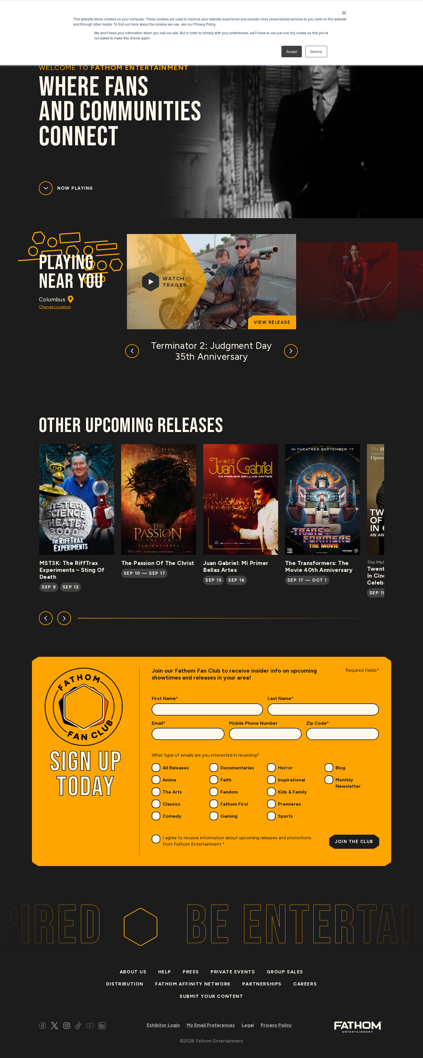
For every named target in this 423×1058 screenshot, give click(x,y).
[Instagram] (66, 1026)
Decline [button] (316, 51)
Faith (225, 780)
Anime (169, 780)
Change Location (55, 307)
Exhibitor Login (163, 1025)
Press (191, 972)
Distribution (125, 984)
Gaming (228, 816)
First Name (165, 698)
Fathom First (234, 804)
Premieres (289, 804)
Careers (305, 984)
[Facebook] (42, 1026)
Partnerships (262, 984)
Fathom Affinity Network (193, 984)
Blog (340, 767)
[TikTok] (78, 1026)
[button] (132, 351)
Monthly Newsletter (348, 783)
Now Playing (75, 188)
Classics (171, 804)
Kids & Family (292, 792)
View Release (272, 322)
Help (164, 972)
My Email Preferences (211, 1025)
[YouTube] (90, 1026)
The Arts (172, 792)
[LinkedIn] (102, 1026)
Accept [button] (291, 51)
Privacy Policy (276, 1025)
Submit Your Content (211, 996)
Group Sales (285, 972)
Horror (285, 767)
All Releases (176, 767)
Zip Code (317, 723)
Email (158, 723)
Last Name (281, 698)
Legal (248, 1025)
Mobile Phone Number (253, 723)
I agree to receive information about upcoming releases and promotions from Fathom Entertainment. (237, 841)
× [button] (344, 11)
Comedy (172, 816)
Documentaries (237, 767)
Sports (285, 816)
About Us (133, 972)
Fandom (229, 792)
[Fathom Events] (358, 1026)
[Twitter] (54, 1026)
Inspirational (291, 780)
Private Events (233, 972)
